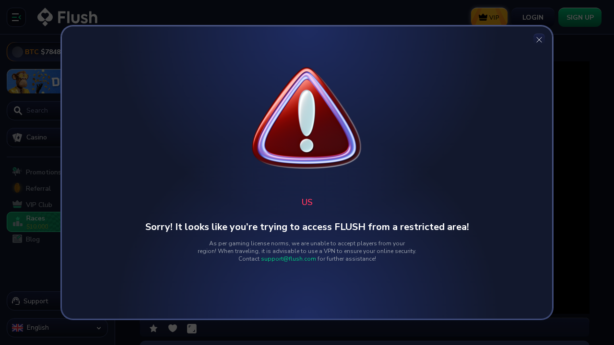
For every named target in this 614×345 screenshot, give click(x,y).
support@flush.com (288, 259)
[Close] (539, 39)
